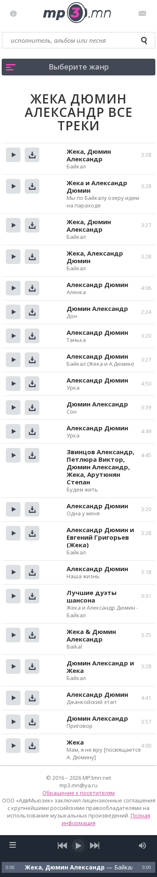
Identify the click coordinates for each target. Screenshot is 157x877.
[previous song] (62, 845)
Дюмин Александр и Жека (100, 666)
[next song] (95, 845)
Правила (15, 13)
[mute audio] (142, 845)
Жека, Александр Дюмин (95, 256)
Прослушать (13, 154)
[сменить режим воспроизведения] (13, 845)
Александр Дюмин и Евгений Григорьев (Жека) (100, 537)
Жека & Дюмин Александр (91, 635)
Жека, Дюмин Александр (89, 155)
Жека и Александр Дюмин (97, 186)
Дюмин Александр (97, 308)
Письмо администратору (144, 13)
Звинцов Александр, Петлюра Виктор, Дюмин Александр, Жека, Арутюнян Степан (100, 467)
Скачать (32, 154)
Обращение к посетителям (78, 793)
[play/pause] (78, 845)
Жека (75, 742)
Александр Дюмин (97, 284)
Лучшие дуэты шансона (91, 596)
